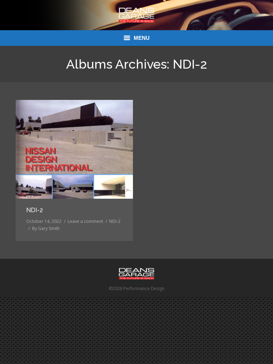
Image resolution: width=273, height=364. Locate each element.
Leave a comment (85, 221)
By (46, 228)
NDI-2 (34, 210)
